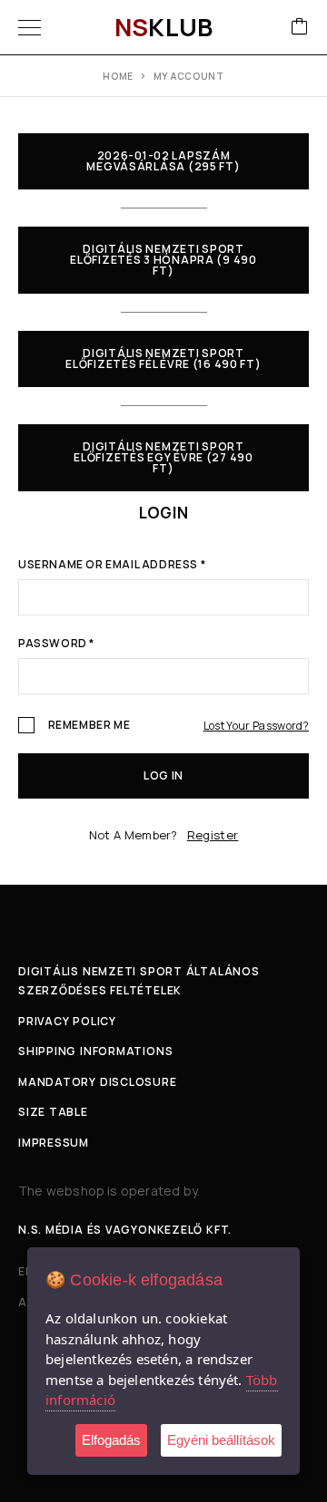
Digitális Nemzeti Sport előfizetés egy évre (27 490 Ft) (163, 457)
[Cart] (300, 27)
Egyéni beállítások (221, 1440)
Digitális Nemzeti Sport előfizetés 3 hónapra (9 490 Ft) (163, 259)
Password (56, 644)
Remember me (87, 725)
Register (213, 835)
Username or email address (111, 565)
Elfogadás (111, 1440)
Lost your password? (256, 725)
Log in (163, 775)
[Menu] (29, 27)
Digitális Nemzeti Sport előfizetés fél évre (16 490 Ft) (163, 358)
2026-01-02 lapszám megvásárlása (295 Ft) (163, 161)
